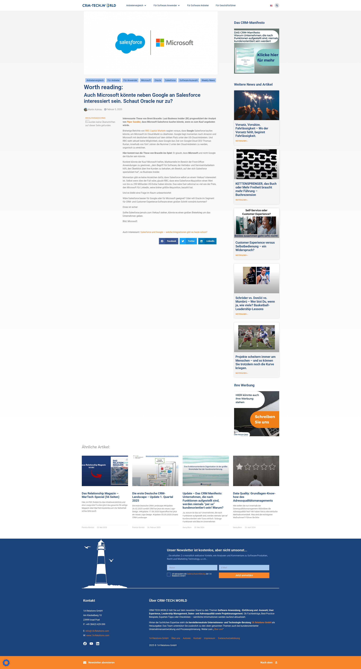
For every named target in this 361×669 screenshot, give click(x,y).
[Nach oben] (276, 662)
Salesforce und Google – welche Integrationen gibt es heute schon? (173, 232)
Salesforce (170, 80)
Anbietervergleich (95, 80)
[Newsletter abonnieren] (84, 662)
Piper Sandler (134, 122)
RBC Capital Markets (155, 130)
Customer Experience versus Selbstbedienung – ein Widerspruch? (255, 246)
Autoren (187, 638)
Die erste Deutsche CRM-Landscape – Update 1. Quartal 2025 (152, 497)
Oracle (158, 80)
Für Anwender (130, 80)
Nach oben (266, 662)
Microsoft (146, 80)
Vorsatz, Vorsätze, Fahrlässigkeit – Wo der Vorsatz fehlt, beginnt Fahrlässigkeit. (251, 130)
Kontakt (197, 638)
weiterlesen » (241, 141)
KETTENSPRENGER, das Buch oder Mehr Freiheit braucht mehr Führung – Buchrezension (256, 189)
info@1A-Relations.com (97, 631)
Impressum (209, 638)
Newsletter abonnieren (101, 662)
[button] (277, 5)
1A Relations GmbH (261, 622)
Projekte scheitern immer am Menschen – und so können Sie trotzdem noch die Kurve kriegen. (255, 362)
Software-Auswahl (189, 80)
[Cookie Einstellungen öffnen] (6, 665)
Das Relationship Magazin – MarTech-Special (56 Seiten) (100, 495)
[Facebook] (85, 643)
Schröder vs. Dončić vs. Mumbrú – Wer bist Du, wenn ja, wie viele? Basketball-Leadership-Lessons (255, 303)
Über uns (218, 629)
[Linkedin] (97, 643)
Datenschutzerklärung (196, 574)
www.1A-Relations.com (97, 635)
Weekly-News (208, 80)
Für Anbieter (114, 80)
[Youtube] (91, 643)
